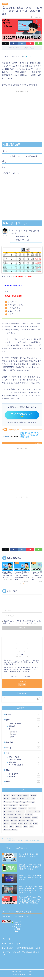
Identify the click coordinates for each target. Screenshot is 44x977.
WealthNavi (8, 802)
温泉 (6, 826)
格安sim (7, 823)
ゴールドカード (9, 814)
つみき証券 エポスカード (11, 805)
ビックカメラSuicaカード (11, 817)
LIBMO (34, 795)
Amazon (7, 795)
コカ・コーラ (21, 811)
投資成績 (5, 3)
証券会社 (14, 734)
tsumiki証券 (31, 798)
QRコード (15, 798)
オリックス (32, 808)
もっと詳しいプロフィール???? (22, 676)
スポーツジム (20, 814)
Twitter (14, 948)
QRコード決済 (24, 757)
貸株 (26, 826)
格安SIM (24, 776)
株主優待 (14, 732)
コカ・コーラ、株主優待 (34, 811)
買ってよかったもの (24, 765)
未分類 (22, 748)
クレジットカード (24, 759)
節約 (22, 770)
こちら (4, 948)
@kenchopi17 (29, 56)
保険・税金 (24, 762)
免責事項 (29, 971)
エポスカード (23, 808)
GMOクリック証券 (24, 795)
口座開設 (14, 820)
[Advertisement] (22, 115)
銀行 (22, 782)
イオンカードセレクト (10, 808)
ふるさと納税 (24, 774)
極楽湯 (14, 823)
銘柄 (12, 737)
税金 (12, 826)
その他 (22, 714)
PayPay (7, 798)
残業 (36, 823)
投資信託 (24, 726)
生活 (22, 753)
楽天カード (28, 823)
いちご (23, 802)
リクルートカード (26, 817)
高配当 (15, 829)
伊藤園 (35, 817)
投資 (22, 720)
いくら (16, 802)
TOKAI (23, 798)
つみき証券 (31, 802)
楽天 (21, 823)
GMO (14, 795)
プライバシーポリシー (18, 971)
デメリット (29, 814)
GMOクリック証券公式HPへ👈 (22, 415)
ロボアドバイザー (24, 723)
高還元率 (7, 829)
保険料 (7, 820)
